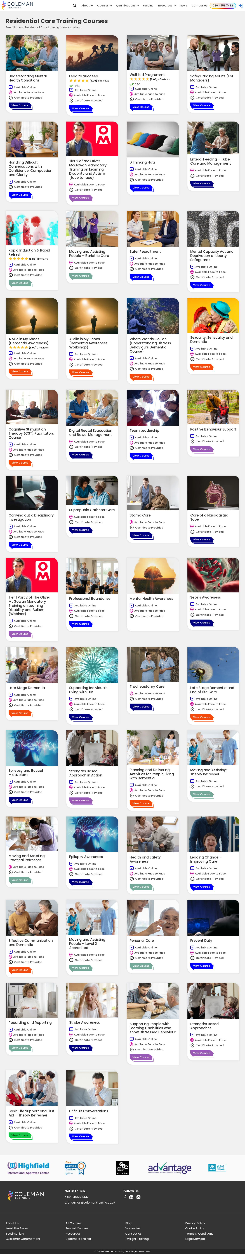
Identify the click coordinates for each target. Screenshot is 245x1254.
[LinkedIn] (131, 1197)
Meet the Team (17, 1228)
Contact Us (133, 1233)
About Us (12, 1223)
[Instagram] (138, 1197)
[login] (241, 5)
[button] (74, 5)
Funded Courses (77, 1228)
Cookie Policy (194, 1228)
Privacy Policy (195, 1223)
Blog (128, 1223)
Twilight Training (137, 1238)
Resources (73, 1233)
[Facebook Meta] (125, 1197)
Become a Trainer (78, 1238)
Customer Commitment (23, 1238)
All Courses (74, 1223)
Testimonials (15, 1233)
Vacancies (132, 1228)
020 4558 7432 (78, 1197)
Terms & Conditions (199, 1233)
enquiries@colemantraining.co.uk (91, 1203)
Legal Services (195, 1238)
